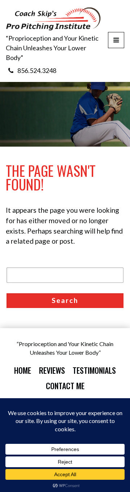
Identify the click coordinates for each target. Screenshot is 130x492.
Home (22, 370)
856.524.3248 (36, 70)
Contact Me (65, 385)
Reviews (52, 370)
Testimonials (94, 370)
